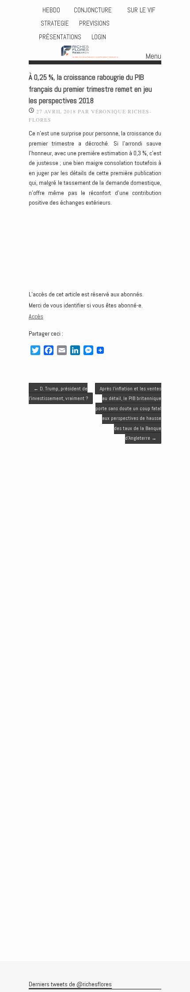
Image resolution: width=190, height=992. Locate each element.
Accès (36, 316)
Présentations (60, 37)
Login (98, 37)
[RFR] (95, 52)
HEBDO (51, 10)
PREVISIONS (94, 23)
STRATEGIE (54, 23)
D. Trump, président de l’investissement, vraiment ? (58, 393)
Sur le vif (140, 10)
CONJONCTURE (94, 10)
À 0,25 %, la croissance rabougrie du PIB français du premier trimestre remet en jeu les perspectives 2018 (90, 89)
